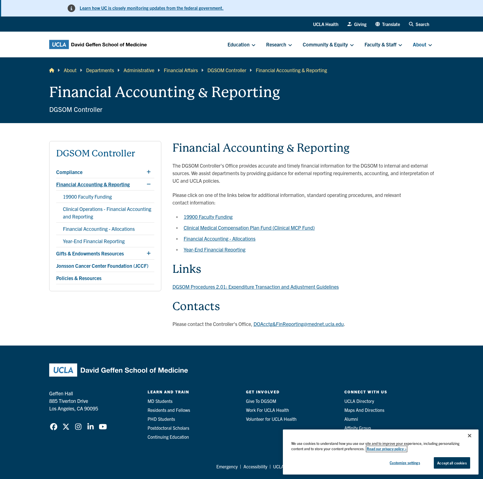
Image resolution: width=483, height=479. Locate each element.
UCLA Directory (359, 401)
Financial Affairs (181, 70)
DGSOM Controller (226, 70)
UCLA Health (325, 24)
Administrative (139, 70)
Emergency (227, 466)
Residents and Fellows (169, 410)
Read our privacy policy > (386, 449)
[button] (387, 24)
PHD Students (161, 419)
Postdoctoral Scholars (168, 428)
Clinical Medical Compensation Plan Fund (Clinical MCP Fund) (249, 227)
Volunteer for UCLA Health (271, 419)
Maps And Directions (364, 410)
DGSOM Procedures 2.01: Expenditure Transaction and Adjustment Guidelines (255, 286)
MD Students (160, 401)
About (70, 70)
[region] (381, 452)
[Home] (51, 70)
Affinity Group (357, 428)
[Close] (469, 435)
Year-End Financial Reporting (214, 249)
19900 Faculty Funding (208, 216)
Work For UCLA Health (267, 410)
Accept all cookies (452, 463)
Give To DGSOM (261, 401)
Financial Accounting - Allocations (219, 238)
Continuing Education (168, 437)
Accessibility (255, 466)
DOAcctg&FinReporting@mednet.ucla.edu (299, 324)
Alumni (351, 419)
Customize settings (405, 462)
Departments (100, 70)
